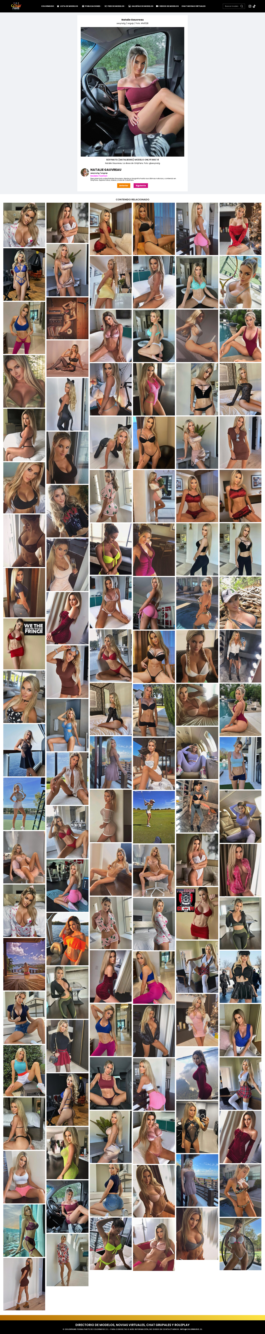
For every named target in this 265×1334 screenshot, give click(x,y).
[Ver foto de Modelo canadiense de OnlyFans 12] (197, 229)
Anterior (123, 185)
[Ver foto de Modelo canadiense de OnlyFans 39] (24, 488)
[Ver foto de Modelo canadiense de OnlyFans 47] (197, 549)
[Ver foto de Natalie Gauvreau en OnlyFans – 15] (240, 763)
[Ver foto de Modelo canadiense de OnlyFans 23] (154, 336)
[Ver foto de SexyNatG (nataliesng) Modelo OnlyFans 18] (240, 1244)
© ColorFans (69, 1329)
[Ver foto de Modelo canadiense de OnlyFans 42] (111, 496)
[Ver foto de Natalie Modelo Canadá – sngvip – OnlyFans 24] (240, 1030)
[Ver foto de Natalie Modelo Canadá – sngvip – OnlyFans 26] (67, 1046)
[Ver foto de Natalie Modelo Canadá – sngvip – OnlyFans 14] (67, 939)
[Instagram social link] (250, 6)
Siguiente (141, 185)
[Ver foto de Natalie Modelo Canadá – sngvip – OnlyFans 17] (111, 976)
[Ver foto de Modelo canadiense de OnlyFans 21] (24, 328)
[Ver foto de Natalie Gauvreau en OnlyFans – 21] (240, 817)
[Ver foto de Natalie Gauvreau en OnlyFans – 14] (111, 762)
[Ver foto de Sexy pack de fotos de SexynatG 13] (240, 1083)
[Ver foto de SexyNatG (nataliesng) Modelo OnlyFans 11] (111, 1190)
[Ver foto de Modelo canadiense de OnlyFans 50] (67, 565)
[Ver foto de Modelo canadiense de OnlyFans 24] (197, 336)
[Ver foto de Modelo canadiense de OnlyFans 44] (67, 511)
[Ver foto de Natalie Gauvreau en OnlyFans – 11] (67, 725)
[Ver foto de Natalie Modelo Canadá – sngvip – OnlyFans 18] (240, 977)
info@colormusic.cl (191, 1329)
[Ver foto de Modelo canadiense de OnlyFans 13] (240, 229)
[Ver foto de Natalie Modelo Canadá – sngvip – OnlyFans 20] (67, 992)
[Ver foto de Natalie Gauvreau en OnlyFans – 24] (24, 857)
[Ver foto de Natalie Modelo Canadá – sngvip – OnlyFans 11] (111, 923)
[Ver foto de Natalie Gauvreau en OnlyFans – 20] (111, 816)
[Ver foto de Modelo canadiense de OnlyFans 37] (154, 443)
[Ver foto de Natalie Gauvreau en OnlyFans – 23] (67, 832)
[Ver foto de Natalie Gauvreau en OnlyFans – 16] (154, 764)
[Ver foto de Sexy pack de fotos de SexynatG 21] (67, 1153)
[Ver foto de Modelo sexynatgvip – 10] (111, 602)
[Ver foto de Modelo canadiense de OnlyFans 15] (24, 274)
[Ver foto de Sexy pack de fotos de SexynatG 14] (154, 1084)
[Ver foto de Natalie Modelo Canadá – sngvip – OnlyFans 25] (154, 1031)
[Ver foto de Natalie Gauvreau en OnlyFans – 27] (240, 870)
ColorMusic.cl (100, 1329)
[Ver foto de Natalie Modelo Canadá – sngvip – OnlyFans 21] (24, 1018)
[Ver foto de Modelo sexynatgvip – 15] (24, 643)
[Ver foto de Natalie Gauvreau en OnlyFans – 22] (154, 817)
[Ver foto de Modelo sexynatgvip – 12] (197, 603)
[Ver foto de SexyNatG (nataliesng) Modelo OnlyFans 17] (111, 1244)
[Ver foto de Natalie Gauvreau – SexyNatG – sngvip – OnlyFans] (197, 705)
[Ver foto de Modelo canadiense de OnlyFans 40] (240, 496)
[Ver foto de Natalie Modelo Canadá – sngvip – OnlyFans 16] (197, 967)
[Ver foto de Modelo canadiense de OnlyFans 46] (240, 549)
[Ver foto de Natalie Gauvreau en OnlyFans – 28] (154, 871)
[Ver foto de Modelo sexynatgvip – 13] (154, 603)
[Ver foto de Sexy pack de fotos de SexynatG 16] (24, 1123)
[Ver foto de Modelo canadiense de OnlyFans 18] (111, 282)
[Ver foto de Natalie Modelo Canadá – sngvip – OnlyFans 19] (154, 977)
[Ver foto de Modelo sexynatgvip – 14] (67, 618)
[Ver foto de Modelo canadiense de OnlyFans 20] (67, 318)
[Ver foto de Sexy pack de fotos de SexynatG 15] (67, 1099)
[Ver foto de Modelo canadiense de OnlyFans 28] (240, 389)
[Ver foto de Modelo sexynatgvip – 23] (240, 710)
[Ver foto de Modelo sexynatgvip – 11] (240, 603)
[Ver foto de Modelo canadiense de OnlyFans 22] (240, 335)
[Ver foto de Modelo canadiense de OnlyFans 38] (67, 458)
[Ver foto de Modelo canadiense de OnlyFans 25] (111, 336)
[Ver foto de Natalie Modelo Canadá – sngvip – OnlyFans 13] (154, 924)
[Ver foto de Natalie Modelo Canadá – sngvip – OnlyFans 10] (197, 913)
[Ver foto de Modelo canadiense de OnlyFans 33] (24, 435)
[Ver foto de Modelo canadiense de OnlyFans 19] (197, 282)
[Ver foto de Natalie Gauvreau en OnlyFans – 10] (154, 710)
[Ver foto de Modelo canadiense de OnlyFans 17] (240, 282)
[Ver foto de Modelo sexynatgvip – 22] (111, 709)
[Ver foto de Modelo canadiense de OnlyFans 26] (67, 358)
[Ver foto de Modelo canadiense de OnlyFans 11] (154, 229)
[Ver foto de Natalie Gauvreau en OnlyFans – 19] (197, 806)
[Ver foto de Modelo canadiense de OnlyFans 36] (111, 443)
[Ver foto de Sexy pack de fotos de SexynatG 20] (154, 1138)
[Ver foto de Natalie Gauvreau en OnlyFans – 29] (67, 885)
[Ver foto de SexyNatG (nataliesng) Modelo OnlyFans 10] (197, 1180)
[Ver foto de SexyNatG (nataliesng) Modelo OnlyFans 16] (197, 1234)
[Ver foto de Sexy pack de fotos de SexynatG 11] (197, 1073)
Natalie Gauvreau (132, 19)
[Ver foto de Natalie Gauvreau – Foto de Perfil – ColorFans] (24, 225)
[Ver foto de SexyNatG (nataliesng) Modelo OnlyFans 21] (24, 1284)
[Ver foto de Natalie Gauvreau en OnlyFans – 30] (24, 911)
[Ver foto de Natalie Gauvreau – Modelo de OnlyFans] (67, 223)
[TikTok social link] (254, 6)
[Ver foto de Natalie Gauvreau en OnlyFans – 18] (24, 804)
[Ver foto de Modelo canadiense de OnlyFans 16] (154, 282)
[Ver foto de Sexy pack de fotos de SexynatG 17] (197, 1127)
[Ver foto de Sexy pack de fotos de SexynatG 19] (240, 1137)
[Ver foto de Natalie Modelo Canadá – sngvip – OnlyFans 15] (24, 964)
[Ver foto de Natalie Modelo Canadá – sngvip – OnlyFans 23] (111, 1030)
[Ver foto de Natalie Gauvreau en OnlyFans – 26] (111, 869)
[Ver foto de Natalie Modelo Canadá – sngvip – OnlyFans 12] (240, 923)
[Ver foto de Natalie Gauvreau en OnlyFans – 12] (24, 750)
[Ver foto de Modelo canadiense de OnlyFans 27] (24, 381)
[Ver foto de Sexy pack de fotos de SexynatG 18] (111, 1137)
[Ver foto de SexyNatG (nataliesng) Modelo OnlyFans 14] (67, 1206)
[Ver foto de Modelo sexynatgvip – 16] (111, 655)
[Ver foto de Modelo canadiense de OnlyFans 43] (154, 496)
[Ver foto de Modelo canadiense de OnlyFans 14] (67, 270)
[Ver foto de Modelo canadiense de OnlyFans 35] (197, 442)
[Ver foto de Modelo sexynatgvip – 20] (67, 671)
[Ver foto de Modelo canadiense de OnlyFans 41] (197, 496)
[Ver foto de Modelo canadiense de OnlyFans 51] (24, 592)
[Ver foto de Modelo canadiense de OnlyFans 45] (24, 540)
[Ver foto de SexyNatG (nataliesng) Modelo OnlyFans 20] (67, 1260)
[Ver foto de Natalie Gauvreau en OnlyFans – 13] (197, 753)
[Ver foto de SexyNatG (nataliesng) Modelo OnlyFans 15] (24, 1230)
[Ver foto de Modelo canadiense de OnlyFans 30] (197, 389)
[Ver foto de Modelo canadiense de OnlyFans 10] (111, 229)
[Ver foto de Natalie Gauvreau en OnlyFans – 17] (67, 778)
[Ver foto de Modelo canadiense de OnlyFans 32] (67, 404)
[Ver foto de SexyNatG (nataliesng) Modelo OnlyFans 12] (240, 1190)
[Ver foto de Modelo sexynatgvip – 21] (24, 697)
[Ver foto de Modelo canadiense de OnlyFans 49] (154, 549)
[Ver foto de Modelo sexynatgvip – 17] (240, 656)
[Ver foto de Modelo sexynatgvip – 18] (197, 656)
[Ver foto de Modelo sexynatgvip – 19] (154, 657)
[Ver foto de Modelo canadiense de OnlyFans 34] (240, 442)
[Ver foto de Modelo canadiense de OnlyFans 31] (111, 389)
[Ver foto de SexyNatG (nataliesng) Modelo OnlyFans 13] (154, 1191)
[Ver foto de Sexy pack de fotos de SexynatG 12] (111, 1083)
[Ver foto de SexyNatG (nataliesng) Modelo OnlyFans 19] (154, 1245)
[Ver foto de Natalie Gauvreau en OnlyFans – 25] (197, 860)
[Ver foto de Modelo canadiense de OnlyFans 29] (154, 389)
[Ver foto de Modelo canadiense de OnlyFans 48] (111, 549)
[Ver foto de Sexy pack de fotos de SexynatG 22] (24, 1177)
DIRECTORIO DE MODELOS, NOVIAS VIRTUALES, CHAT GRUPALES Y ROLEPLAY (132, 1325)
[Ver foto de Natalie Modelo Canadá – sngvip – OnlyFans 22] (197, 1020)
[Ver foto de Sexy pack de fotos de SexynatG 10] (24, 1070)
